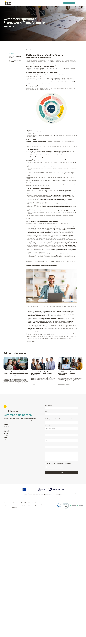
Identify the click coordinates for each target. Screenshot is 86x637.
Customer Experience (66, 339)
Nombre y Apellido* (48, 405)
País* (46, 444)
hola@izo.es (6, 426)
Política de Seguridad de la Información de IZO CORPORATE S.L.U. (29, 503)
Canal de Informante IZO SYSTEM (10, 507)
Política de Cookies (7, 505)
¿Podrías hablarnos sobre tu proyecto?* (53, 449)
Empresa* (47, 432)
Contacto (40, 504)
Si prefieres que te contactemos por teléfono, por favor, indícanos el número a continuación (60, 419)
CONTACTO (69, 3)
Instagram (6, 435)
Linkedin (6, 433)
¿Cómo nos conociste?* (49, 437)
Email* (46, 411)
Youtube (6, 437)
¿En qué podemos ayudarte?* (50, 425)
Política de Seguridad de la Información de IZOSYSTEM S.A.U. (29, 507)
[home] (8, 3)
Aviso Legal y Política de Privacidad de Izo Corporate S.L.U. (12, 503)
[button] (18, 3)
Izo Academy (41, 502)
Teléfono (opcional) (48, 417)
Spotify (5, 439)
